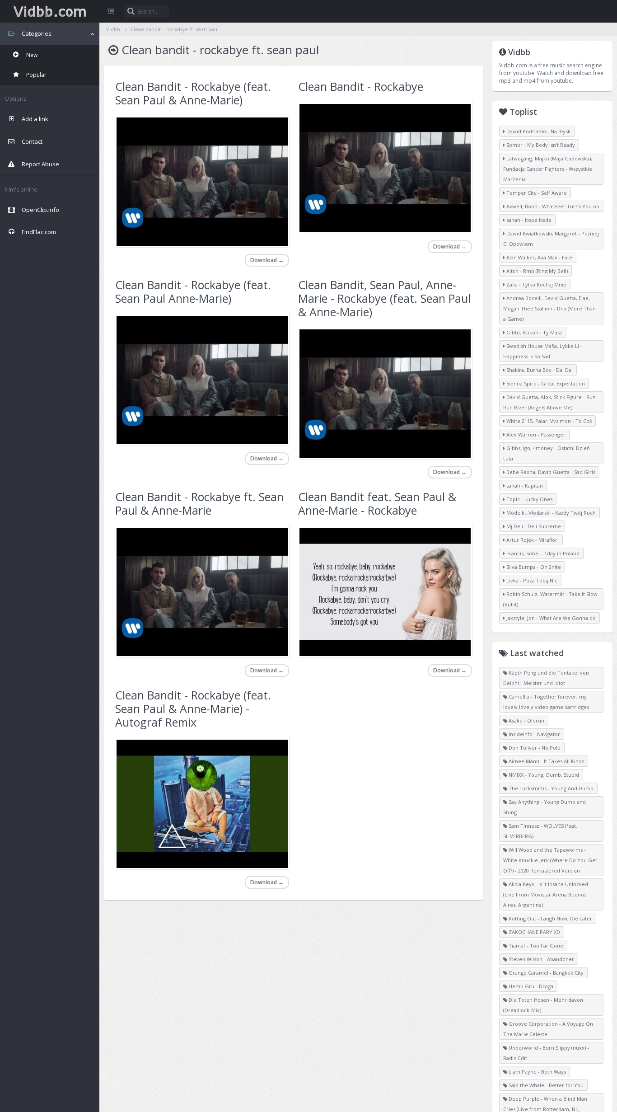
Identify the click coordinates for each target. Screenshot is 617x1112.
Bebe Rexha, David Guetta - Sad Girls (550, 472)
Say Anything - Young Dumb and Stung (544, 807)
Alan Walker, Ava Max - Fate (538, 257)
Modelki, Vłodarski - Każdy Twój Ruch (550, 512)
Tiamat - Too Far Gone (535, 945)
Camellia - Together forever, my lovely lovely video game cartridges (546, 701)
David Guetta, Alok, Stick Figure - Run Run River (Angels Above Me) (549, 402)
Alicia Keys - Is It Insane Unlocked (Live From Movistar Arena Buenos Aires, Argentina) (545, 894)
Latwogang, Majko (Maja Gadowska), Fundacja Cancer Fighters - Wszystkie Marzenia (547, 169)
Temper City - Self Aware (536, 192)
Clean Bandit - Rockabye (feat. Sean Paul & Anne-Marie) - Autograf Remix (193, 708)
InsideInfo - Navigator (533, 734)
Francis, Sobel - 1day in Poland (542, 553)
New (31, 55)
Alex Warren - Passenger (535, 434)
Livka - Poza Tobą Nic (531, 580)
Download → (267, 260)
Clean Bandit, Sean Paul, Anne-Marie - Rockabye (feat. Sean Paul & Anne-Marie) (384, 298)
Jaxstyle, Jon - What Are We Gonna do (550, 618)
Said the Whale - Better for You (545, 1085)
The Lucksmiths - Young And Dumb (550, 788)
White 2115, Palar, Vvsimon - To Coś (548, 421)
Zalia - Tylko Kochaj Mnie (535, 284)
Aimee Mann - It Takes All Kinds (545, 761)
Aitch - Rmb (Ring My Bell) (536, 270)
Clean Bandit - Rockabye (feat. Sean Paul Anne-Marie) (193, 291)
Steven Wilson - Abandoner (540, 959)
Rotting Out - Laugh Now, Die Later (549, 918)
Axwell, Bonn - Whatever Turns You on (552, 206)
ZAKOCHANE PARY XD (533, 932)
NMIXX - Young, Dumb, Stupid (543, 774)
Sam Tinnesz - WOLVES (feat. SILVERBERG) (540, 831)
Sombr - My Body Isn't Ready (540, 144)
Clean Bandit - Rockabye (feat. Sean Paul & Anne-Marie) (193, 93)
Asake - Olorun (525, 720)
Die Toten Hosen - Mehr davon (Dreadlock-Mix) (543, 1004)
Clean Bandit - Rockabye (360, 86)
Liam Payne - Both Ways (536, 1071)
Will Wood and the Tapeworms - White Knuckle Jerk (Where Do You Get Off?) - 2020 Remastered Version (550, 860)
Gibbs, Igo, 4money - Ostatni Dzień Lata (546, 453)
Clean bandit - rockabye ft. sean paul (175, 29)
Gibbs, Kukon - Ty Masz (533, 332)
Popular (36, 75)
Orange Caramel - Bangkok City (545, 972)
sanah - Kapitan (524, 485)
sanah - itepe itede (528, 219)
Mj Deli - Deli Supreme (533, 526)
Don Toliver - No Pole (534, 747)
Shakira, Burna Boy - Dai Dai (539, 369)
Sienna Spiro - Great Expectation (545, 383)
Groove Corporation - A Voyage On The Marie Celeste (548, 1028)
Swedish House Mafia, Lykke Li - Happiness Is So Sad (542, 351)
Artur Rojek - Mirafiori (532, 539)
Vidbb (49, 11)
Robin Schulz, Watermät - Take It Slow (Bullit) (550, 599)
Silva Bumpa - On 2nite (533, 566)
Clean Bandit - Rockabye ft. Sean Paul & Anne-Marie (199, 503)
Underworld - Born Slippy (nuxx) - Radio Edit (546, 1052)
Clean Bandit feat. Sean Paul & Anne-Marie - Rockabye (377, 503)
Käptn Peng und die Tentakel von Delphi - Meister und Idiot (546, 677)
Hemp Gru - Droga (530, 986)
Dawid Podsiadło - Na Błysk (537, 131)
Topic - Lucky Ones (528, 499)
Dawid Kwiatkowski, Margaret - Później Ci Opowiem (551, 238)
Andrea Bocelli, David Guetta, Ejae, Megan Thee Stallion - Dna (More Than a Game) (549, 308)
